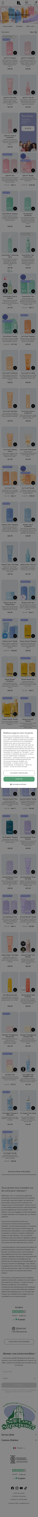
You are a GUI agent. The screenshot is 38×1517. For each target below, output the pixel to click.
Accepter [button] (19, 779)
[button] (19, 784)
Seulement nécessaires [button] (19, 773)
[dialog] (19, 758)
